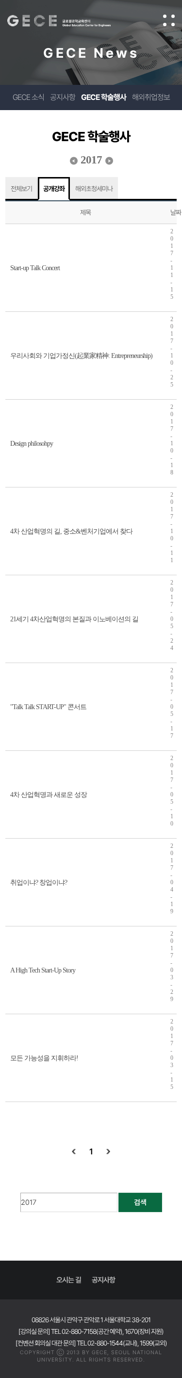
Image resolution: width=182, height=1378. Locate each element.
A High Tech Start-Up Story (42, 970)
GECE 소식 (28, 97)
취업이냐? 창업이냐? (38, 882)
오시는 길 (68, 1280)
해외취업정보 (151, 97)
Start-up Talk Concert (35, 268)
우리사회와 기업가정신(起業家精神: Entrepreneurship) (81, 355)
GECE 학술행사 (103, 97)
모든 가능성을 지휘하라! (44, 1058)
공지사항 (62, 97)
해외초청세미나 (94, 189)
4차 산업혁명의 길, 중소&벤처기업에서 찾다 (71, 531)
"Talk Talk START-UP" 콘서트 (48, 707)
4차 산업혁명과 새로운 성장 (48, 794)
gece (68, 21)
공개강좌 (54, 189)
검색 (140, 1202)
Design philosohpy (31, 443)
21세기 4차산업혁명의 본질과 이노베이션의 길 (74, 619)
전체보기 (21, 189)
